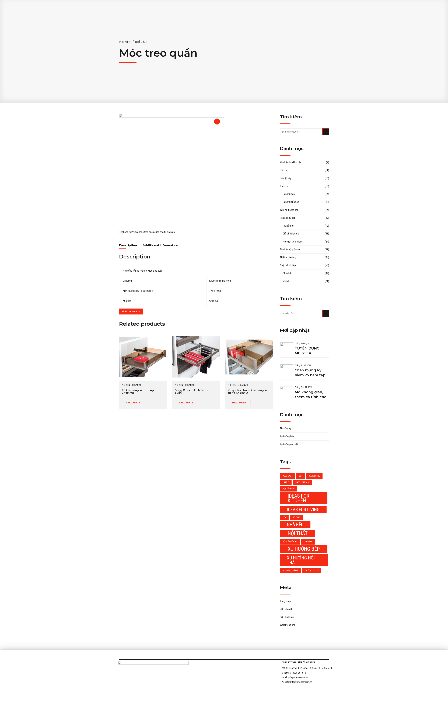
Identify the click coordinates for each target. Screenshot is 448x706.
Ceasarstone (314, 476)
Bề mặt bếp (285, 178)
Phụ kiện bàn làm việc (291, 162)
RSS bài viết (286, 609)
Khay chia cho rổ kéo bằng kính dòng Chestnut (249, 391)
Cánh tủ (284, 186)
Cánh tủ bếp (289, 194)
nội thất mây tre (290, 541)
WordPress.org (287, 625)
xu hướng (308, 541)
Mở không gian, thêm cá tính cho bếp (310, 395)
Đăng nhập (285, 601)
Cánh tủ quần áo (291, 201)
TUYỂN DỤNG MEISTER (307, 350)
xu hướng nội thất (301, 560)
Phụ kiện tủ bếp (287, 217)
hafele (286, 482)
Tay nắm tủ (288, 225)
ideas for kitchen (298, 498)
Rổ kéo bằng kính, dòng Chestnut (138, 391)
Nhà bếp (295, 524)
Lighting (296, 517)
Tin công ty (285, 428)
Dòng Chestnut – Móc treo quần (192, 391)
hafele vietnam (302, 482)
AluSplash (287, 476)
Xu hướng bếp (287, 436)
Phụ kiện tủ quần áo (133, 42)
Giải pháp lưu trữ (291, 233)
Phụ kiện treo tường (293, 241)
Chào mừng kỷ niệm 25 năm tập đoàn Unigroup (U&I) (310, 373)
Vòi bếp (286, 281)
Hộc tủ (283, 170)
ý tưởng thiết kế (311, 570)
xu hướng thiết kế (290, 570)
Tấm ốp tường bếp (289, 210)
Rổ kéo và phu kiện (131, 311)
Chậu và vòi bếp (288, 265)
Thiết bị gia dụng (288, 257)
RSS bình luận (287, 617)
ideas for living (303, 509)
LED (284, 517)
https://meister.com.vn (301, 681)
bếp (300, 476)
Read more (133, 402)
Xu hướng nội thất (289, 444)
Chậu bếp (287, 273)
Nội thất (298, 533)
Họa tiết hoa (288, 488)
